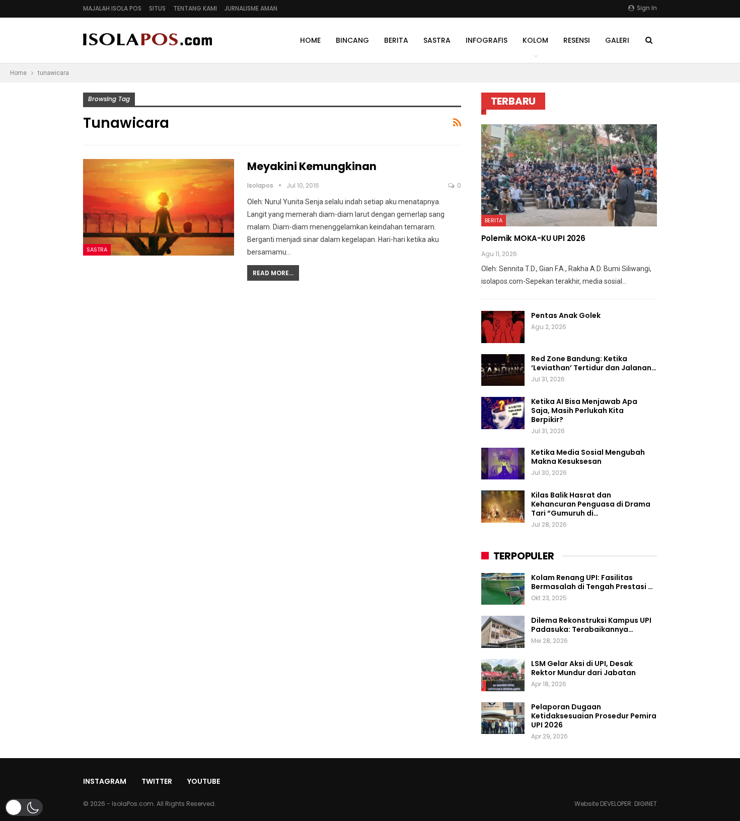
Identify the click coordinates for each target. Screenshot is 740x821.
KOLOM (535, 40)
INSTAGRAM (104, 781)
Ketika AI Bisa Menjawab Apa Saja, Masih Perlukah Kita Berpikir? (584, 410)
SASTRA (437, 40)
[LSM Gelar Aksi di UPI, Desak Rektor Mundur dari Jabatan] (503, 675)
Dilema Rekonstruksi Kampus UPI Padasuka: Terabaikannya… (591, 624)
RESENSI (576, 40)
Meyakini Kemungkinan (312, 166)
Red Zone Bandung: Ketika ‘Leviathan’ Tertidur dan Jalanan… (593, 363)
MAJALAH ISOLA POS (112, 8)
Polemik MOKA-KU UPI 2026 (533, 238)
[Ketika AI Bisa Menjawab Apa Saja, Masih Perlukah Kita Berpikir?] (503, 413)
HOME (310, 40)
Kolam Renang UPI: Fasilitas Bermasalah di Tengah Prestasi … (592, 582)
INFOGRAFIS (486, 40)
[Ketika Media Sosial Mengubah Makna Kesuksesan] (503, 464)
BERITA (396, 40)
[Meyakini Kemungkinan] (158, 207)
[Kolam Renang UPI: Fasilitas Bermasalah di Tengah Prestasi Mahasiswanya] (503, 589)
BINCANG (352, 40)
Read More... (273, 273)
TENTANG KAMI (195, 8)
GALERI (617, 40)
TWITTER (156, 781)
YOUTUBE (203, 781)
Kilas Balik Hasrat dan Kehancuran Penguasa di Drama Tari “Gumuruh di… (590, 504)
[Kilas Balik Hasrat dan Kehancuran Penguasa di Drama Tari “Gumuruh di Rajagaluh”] (503, 506)
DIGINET (645, 803)
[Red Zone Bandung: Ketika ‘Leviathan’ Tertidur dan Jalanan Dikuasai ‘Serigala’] (503, 370)
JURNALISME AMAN (251, 8)
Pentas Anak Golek (566, 315)
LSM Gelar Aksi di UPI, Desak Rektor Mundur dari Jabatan (583, 668)
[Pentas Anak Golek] (503, 327)
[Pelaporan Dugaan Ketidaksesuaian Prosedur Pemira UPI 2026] (503, 718)
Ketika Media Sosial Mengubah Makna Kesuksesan (588, 456)
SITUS (157, 8)
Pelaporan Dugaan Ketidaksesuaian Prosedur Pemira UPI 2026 (593, 716)
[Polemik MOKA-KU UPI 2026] (569, 175)
